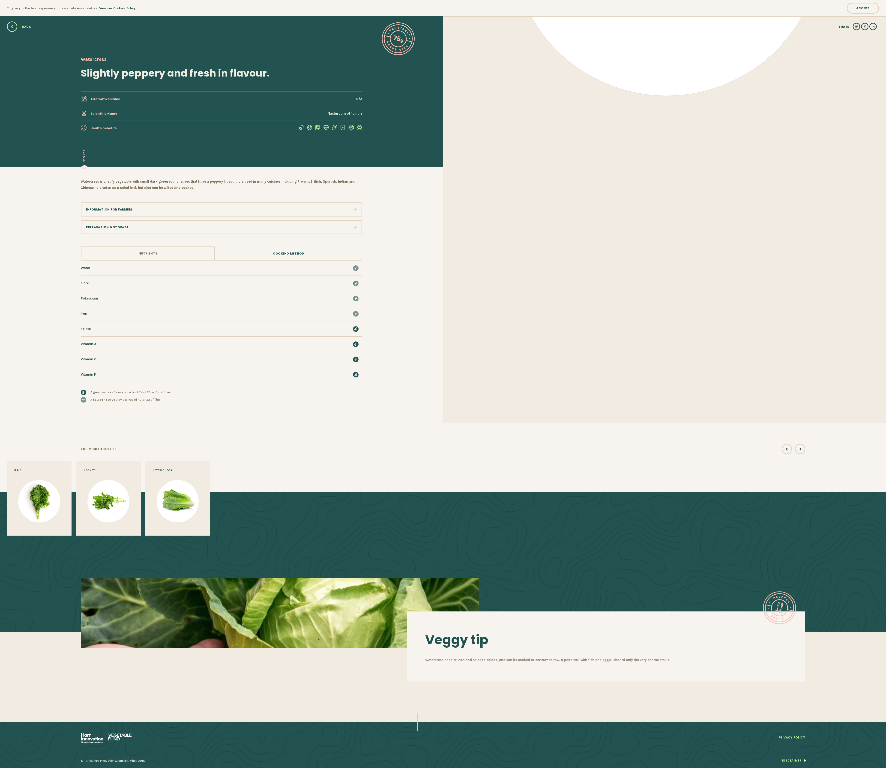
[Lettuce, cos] (177, 498)
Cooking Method (288, 253)
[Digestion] (318, 128)
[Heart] (326, 128)
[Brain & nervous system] (309, 128)
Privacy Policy (791, 737)
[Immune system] (343, 128)
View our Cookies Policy (117, 8)
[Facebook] (864, 26)
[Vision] (359, 128)
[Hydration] (334, 128)
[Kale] (39, 498)
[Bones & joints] (301, 128)
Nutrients (148, 253)
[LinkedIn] (873, 26)
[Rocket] (108, 498)
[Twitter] (856, 26)
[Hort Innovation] (106, 737)
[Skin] (351, 128)
